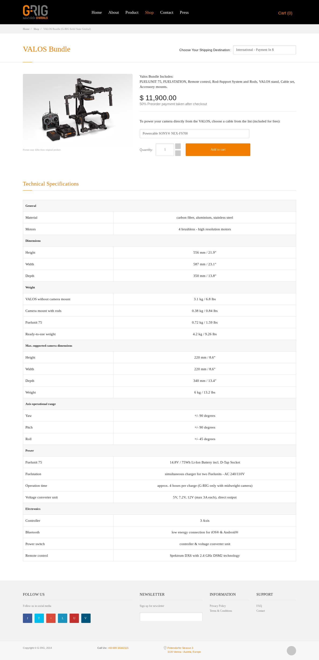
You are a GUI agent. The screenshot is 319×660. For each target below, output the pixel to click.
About (113, 12)
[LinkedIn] (62, 618)
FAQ (259, 606)
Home (97, 12)
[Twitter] (39, 618)
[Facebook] (27, 618)
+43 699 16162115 (118, 647)
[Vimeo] (86, 618)
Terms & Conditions (221, 610)
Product (131, 12)
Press (184, 12)
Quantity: (146, 150)
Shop (149, 12)
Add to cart (218, 149)
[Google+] (51, 618)
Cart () (284, 13)
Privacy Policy (218, 606)
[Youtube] (74, 618)
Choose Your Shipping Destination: (205, 50)
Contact (166, 12)
